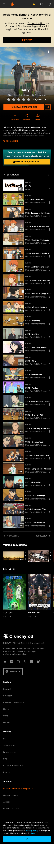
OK (27, 839)
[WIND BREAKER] (39, 596)
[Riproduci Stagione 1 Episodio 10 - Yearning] (27, 320)
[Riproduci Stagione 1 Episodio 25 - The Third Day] (27, 522)
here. (33, 833)
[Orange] (14, 556)
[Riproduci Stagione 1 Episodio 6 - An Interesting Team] (27, 266)
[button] (4, 4)
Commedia (29, 95)
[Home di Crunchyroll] (18, 636)
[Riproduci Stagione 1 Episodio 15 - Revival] (27, 387)
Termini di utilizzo (36, 23)
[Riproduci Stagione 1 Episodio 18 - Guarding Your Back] (27, 428)
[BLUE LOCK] (14, 596)
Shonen (38, 95)
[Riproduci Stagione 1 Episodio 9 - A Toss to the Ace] (27, 306)
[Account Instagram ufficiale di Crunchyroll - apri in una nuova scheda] (18, 661)
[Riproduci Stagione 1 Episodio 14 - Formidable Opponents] (27, 374)
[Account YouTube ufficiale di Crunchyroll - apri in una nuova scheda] (5, 661)
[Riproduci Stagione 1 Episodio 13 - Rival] (27, 360)
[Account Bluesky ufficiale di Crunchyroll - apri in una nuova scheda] (38, 661)
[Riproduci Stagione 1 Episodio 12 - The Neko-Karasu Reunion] (27, 347)
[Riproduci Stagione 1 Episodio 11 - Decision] (27, 333)
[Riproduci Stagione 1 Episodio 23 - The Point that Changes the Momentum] (27, 495)
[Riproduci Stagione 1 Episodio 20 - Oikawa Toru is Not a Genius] (27, 455)
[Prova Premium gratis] (33, 4)
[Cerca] (41, 4)
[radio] (9, 99)
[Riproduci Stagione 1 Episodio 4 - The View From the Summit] (27, 239)
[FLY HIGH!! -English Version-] (39, 556)
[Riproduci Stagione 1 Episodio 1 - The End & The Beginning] (27, 199)
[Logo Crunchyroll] (12, 4)
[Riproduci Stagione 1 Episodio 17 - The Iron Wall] (27, 414)
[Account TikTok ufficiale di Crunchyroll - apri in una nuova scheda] (31, 661)
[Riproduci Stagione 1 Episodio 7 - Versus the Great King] (27, 280)
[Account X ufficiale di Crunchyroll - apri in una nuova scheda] (25, 661)
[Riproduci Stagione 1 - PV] (27, 185)
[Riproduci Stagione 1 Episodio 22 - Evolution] (27, 482)
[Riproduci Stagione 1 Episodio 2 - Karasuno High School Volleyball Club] (27, 212)
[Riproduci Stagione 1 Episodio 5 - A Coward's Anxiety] (27, 253)
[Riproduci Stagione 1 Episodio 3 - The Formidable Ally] (27, 226)
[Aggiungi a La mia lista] (48, 107)
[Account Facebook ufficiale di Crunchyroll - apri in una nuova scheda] (11, 661)
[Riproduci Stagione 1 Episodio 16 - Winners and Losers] (27, 401)
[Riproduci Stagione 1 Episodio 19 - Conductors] (27, 441)
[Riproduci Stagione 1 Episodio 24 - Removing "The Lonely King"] (27, 508)
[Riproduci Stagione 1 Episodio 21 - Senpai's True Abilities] (27, 468)
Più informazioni (10, 141)
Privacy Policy (32, 830)
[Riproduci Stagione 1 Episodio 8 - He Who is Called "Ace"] (27, 293)
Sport (44, 95)
